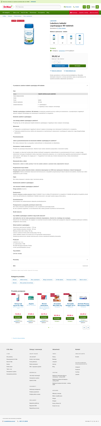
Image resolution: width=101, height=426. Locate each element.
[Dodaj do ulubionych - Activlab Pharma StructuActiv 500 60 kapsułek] (88, 294)
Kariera (8, 364)
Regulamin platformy (34, 403)
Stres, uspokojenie (35, 279)
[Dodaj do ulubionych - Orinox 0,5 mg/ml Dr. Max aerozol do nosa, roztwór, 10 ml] (23, 294)
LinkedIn (77, 374)
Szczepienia (41, 12)
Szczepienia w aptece (11, 371)
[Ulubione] (84, 6)
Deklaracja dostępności (35, 389)
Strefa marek (9, 366)
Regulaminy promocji (34, 408)
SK (94, 421)
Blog (48, 12)
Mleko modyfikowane (57, 395)
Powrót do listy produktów (19, 338)
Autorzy (54, 364)
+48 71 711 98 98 (23, 421)
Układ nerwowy (23, 279)
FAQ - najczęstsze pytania (35, 366)
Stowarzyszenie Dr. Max (12, 359)
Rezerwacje (33, 12)
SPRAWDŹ (33, 1)
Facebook (77, 369)
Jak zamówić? (33, 356)
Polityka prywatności (34, 391)
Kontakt (77, 356)
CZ (92, 421)
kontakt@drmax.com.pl (9, 421)
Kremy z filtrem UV (56, 403)
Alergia (54, 398)
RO (96, 421)
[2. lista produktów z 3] (51, 327)
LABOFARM (53, 20)
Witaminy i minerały (56, 393)
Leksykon (54, 361)
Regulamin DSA (33, 405)
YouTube (77, 372)
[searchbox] (38, 7)
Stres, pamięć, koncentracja (26, 282)
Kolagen (54, 400)
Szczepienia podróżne (12, 374)
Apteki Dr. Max (33, 380)
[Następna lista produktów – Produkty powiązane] (88, 327)
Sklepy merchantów (47, 279)
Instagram (77, 367)
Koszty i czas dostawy (34, 359)
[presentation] (17, 297)
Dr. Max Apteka (61, 28)
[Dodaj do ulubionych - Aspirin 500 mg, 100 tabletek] (36, 294)
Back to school (83, 279)
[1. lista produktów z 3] (49, 328)
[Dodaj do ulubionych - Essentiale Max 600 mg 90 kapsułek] (62, 294)
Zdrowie (15, 279)
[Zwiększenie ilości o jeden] (59, 62)
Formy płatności (33, 361)
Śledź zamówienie (34, 364)
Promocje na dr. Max (71, 279)
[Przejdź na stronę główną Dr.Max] (7, 7)
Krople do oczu (55, 405)
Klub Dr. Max (24, 12)
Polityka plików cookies (35, 394)
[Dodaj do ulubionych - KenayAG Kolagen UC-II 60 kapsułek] (75, 294)
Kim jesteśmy (10, 356)
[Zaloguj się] (88, 6)
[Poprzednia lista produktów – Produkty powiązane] (84, 327)
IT (98, 421)
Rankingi (54, 359)
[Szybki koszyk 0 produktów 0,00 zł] (97, 6)
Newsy (54, 356)
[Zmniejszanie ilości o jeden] (53, 62)
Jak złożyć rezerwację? (35, 375)
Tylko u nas (16, 12)
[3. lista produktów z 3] (52, 327)
